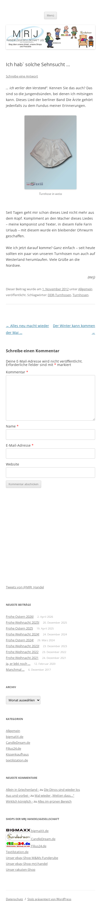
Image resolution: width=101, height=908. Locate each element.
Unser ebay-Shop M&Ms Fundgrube (32, 858)
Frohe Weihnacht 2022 (22, 652)
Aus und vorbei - (18, 795)
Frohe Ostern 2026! (20, 616)
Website (12, 464)
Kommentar (17, 372)
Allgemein (85, 289)
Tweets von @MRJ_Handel (25, 587)
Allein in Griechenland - (22, 789)
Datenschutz (14, 899)
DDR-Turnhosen (59, 295)
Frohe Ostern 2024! (20, 640)
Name (12, 426)
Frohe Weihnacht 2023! (22, 646)
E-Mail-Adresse (20, 445)
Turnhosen (80, 295)
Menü (50, 15)
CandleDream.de (18, 742)
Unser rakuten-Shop (20, 869)
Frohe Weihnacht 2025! (22, 622)
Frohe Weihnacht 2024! (22, 634)
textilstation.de (17, 760)
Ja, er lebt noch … (18, 663)
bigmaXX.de (14, 736)
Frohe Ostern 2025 (19, 628)
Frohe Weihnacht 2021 (22, 658)
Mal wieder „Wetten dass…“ (54, 795)
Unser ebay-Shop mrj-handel (27, 863)
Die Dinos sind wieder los (62, 789)
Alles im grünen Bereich (55, 801)
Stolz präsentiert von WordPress (49, 899)
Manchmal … (15, 669)
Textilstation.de (17, 852)
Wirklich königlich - (19, 801)
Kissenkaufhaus (17, 754)
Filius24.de (13, 748)
